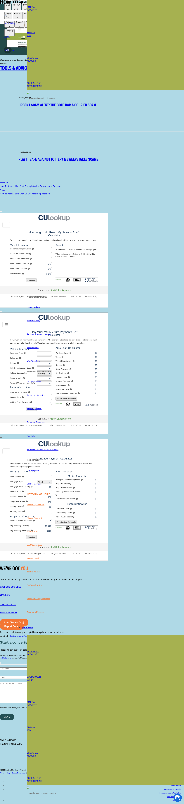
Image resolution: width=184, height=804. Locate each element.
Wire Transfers (33, 361)
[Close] (1, 211)
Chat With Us (8, 604)
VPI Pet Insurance (34, 484)
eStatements (33, 347)
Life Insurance (33, 470)
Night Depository (34, 408)
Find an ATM (32, 531)
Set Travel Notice (34, 585)
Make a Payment (32, 8)
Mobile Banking (33, 321)
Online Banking (33, 307)
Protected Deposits (35, 395)
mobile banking (5, 658)
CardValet (32, 436)
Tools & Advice (33, 572)
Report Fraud (33, 558)
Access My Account (35, 504)
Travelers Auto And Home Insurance (42, 449)
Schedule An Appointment (34, 84)
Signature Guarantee (36, 422)
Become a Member (35, 612)
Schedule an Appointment (38, 598)
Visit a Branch (8, 612)
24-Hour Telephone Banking (39, 334)
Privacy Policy (5, 773)
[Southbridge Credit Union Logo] (10, 50)
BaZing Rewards (34, 382)
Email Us (5, 594)
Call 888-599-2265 (10, 586)
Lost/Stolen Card (34, 545)
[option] (7, 6)
